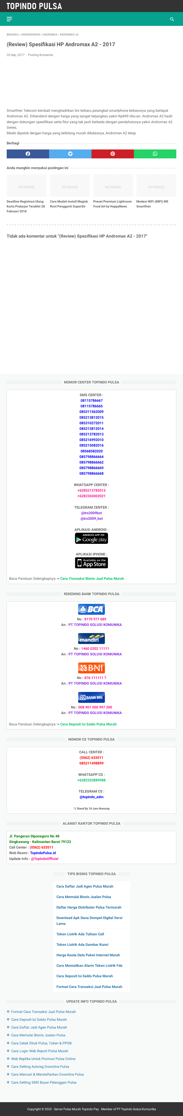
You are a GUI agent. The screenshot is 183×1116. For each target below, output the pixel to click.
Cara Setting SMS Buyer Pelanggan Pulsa (44, 1082)
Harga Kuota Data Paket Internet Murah (88, 955)
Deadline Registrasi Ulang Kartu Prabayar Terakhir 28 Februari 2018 (26, 206)
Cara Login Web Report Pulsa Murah (39, 1051)
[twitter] (70, 153)
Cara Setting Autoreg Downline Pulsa (40, 1066)
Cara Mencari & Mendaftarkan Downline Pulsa (47, 1074)
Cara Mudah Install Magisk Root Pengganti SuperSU (69, 204)
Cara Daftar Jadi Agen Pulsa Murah (84, 886)
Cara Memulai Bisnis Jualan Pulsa (83, 897)
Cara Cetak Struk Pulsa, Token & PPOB (41, 1043)
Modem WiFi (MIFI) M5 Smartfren (152, 204)
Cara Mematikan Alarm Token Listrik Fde (89, 965)
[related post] (27, 185)
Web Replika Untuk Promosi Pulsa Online (43, 1059)
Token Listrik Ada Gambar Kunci (82, 944)
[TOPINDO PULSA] (37, 6)
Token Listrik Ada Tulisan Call (80, 934)
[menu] (9, 19)
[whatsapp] (155, 153)
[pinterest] (113, 153)
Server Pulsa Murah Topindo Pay (76, 1109)
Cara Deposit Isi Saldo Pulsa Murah (84, 976)
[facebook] (28, 153)
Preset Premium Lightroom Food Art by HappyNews (112, 204)
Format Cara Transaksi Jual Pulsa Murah (89, 987)
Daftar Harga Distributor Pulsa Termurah (88, 907)
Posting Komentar (40, 55)
